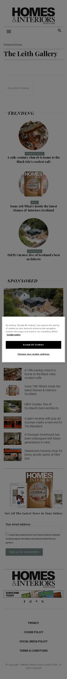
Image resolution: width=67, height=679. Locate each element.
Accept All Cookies (33, 344)
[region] (33, 339)
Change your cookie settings (33, 354)
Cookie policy (13, 334)
